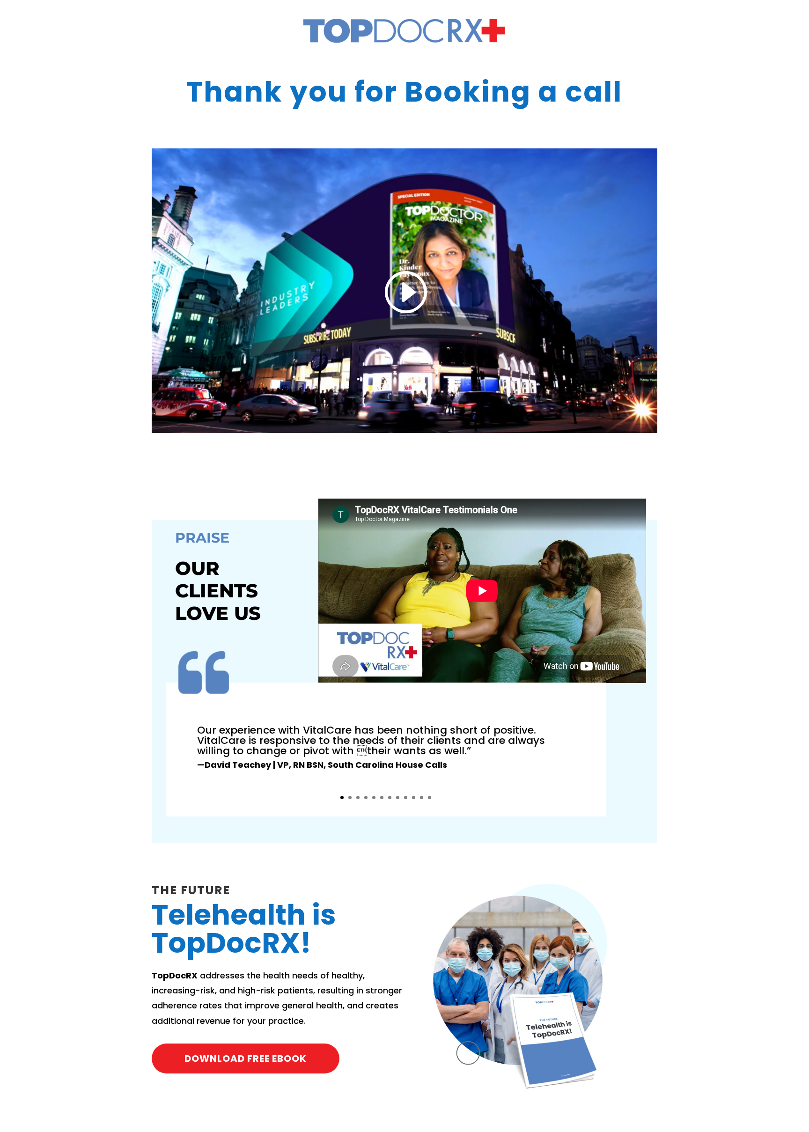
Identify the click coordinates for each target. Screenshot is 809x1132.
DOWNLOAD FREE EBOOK (245, 1058)
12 (429, 797)
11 (421, 797)
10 (413, 797)
